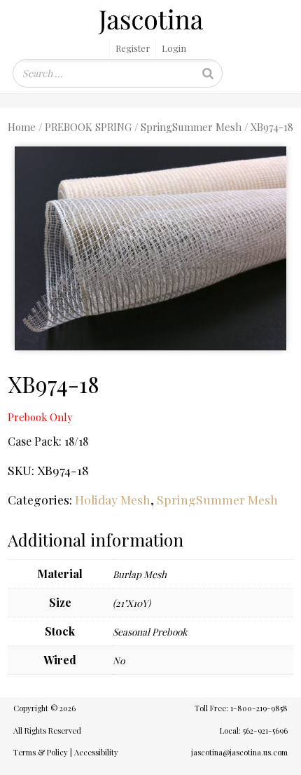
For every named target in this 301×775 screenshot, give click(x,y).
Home (22, 127)
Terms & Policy (40, 752)
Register (132, 48)
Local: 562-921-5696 (254, 730)
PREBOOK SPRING (88, 127)
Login (174, 48)
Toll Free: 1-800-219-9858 (241, 708)
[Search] (208, 73)
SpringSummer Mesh (191, 127)
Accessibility (96, 752)
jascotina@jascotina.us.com (239, 752)
